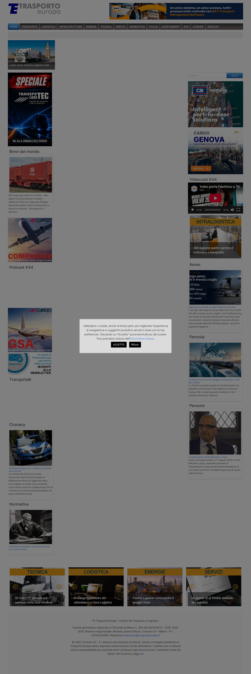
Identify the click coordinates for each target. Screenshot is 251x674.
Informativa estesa (142, 338)
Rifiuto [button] (135, 344)
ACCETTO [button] (118, 344)
